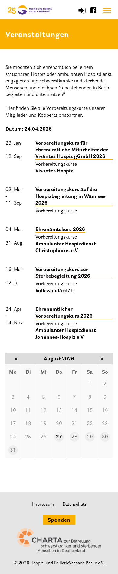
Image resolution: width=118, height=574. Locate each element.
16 (105, 410)
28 (74, 437)
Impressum (43, 504)
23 (105, 423)
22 (90, 423)
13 (59, 410)
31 (13, 450)
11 (28, 410)
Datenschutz (74, 504)
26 (44, 437)
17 (13, 423)
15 (90, 410)
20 (59, 423)
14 (74, 410)
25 (28, 437)
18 (28, 423)
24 (13, 437)
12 (44, 410)
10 (13, 410)
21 (74, 423)
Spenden (59, 520)
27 (59, 437)
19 (44, 423)
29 (90, 437)
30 (105, 437)
